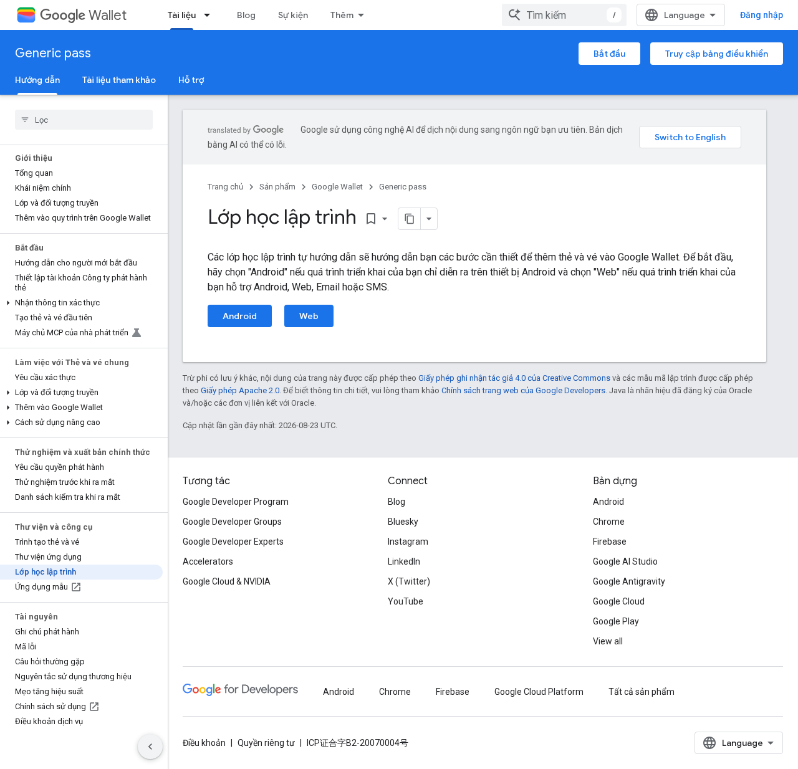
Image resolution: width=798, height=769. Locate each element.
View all (608, 641)
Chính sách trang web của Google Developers (523, 390)
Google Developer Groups (232, 522)
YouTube (405, 601)
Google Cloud (619, 601)
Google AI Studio (625, 561)
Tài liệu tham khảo (119, 79)
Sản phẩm (277, 186)
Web (309, 316)
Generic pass (53, 53)
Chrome (609, 522)
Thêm (341, 15)
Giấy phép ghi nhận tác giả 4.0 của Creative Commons (514, 378)
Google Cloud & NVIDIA (227, 581)
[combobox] (564, 15)
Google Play (616, 621)
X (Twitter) (409, 581)
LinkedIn (404, 561)
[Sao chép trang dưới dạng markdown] (409, 218)
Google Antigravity (629, 581)
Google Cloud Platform (539, 692)
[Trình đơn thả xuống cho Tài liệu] (211, 15)
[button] (81, 302)
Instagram (408, 542)
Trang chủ (225, 186)
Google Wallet (337, 186)
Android (240, 316)
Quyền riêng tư (266, 743)
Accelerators (208, 561)
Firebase (610, 542)
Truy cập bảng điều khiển (716, 53)
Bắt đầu (609, 53)
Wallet (108, 15)
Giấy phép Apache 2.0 (240, 390)
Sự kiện (293, 15)
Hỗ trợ (191, 79)
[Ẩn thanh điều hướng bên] (150, 746)
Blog (246, 15)
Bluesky (403, 522)
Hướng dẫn (37, 79)
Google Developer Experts (233, 542)
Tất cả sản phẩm (641, 692)
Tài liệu (182, 15)
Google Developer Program (236, 502)
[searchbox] (84, 120)
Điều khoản (204, 743)
